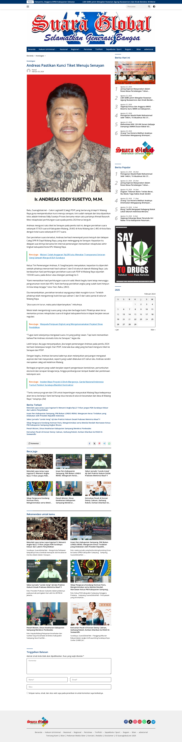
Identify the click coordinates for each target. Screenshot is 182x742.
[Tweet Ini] (94, 443)
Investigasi (31, 61)
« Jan (117, 329)
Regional (75, 49)
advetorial (148, 49)
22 (135, 319)
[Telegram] (153, 722)
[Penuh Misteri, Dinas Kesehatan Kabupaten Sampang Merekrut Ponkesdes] (69, 488)
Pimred (34, 70)
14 (129, 314)
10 (147, 309)
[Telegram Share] (104, 443)
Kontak (91, 735)
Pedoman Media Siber (76, 735)
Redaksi (99, 735)
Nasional (64, 49)
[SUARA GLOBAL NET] (91, 28)
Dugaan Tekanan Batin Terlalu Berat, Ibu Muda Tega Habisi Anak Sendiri (136, 193)
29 (135, 324)
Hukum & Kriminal (47, 49)
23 (141, 319)
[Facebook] (126, 722)
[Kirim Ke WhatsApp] (109, 443)
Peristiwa (88, 49)
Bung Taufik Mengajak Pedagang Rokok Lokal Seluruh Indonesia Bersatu (137, 210)
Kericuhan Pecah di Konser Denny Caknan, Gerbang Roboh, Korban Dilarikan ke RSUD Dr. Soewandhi (65, 433)
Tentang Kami (52, 735)
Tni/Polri (99, 49)
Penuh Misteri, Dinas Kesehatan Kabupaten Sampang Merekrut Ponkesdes (59, 428)
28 (129, 324)
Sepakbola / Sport (114, 49)
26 (118, 324)
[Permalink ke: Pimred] (29, 70)
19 (118, 319)
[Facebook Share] (89, 443)
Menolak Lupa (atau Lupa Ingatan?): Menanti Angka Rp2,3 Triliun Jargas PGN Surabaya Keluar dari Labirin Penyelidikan (67, 409)
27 (124, 324)
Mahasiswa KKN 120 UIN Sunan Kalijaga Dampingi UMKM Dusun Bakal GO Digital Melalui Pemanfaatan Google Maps (137, 125)
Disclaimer (109, 735)
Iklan (139, 49)
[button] (149, 6)
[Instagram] (135, 722)
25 (152, 319)
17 (147, 314)
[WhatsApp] (144, 722)
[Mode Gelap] (154, 6)
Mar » (153, 329)
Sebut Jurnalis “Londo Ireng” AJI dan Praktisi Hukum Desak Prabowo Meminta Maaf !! (63, 419)
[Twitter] (130, 722)
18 (152, 314)
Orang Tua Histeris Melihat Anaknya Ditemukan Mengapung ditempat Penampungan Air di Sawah (136, 134)
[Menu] (28, 6)
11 (152, 309)
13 (124, 314)
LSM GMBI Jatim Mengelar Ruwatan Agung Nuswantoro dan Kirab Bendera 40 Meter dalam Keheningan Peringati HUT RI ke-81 (92, 2)
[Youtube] (140, 722)
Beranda (31, 49)
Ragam (128, 49)
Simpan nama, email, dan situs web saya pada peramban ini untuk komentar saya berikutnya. (66, 693)
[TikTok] (149, 722)
